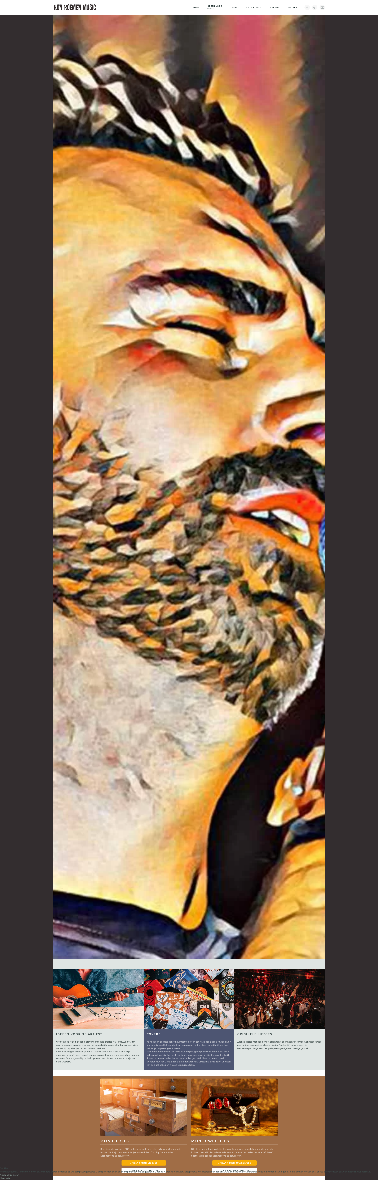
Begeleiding (253, 7)
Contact (292, 7)
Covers (154, 1034)
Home (196, 7)
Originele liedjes (254, 1034)
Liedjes (234, 7)
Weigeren (14, 1175)
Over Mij (274, 7)
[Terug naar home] (75, 7)
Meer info (5, 1178)
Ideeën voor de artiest (79, 1034)
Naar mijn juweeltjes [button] (236, 1163)
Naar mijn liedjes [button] (145, 1163)
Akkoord (4, 1175)
